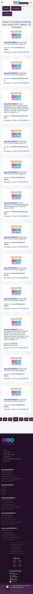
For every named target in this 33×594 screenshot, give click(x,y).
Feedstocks (16, 8)
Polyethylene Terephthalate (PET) (11, 478)
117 (21, 419)
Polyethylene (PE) (6, 472)
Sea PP (3, 494)
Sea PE (3, 491)
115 (10, 419)
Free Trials (6, 452)
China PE (4, 487)
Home (5, 450)
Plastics (6, 8)
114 (5, 419)
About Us (6, 461)
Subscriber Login (8, 454)
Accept (17, 592)
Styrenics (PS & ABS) (7, 481)
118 (26, 419)
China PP (4, 489)
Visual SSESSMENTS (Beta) (12, 459)
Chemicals (7, 14)
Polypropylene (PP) (7, 474)
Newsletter (7, 456)
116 (15, 419)
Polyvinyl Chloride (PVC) (8, 476)
